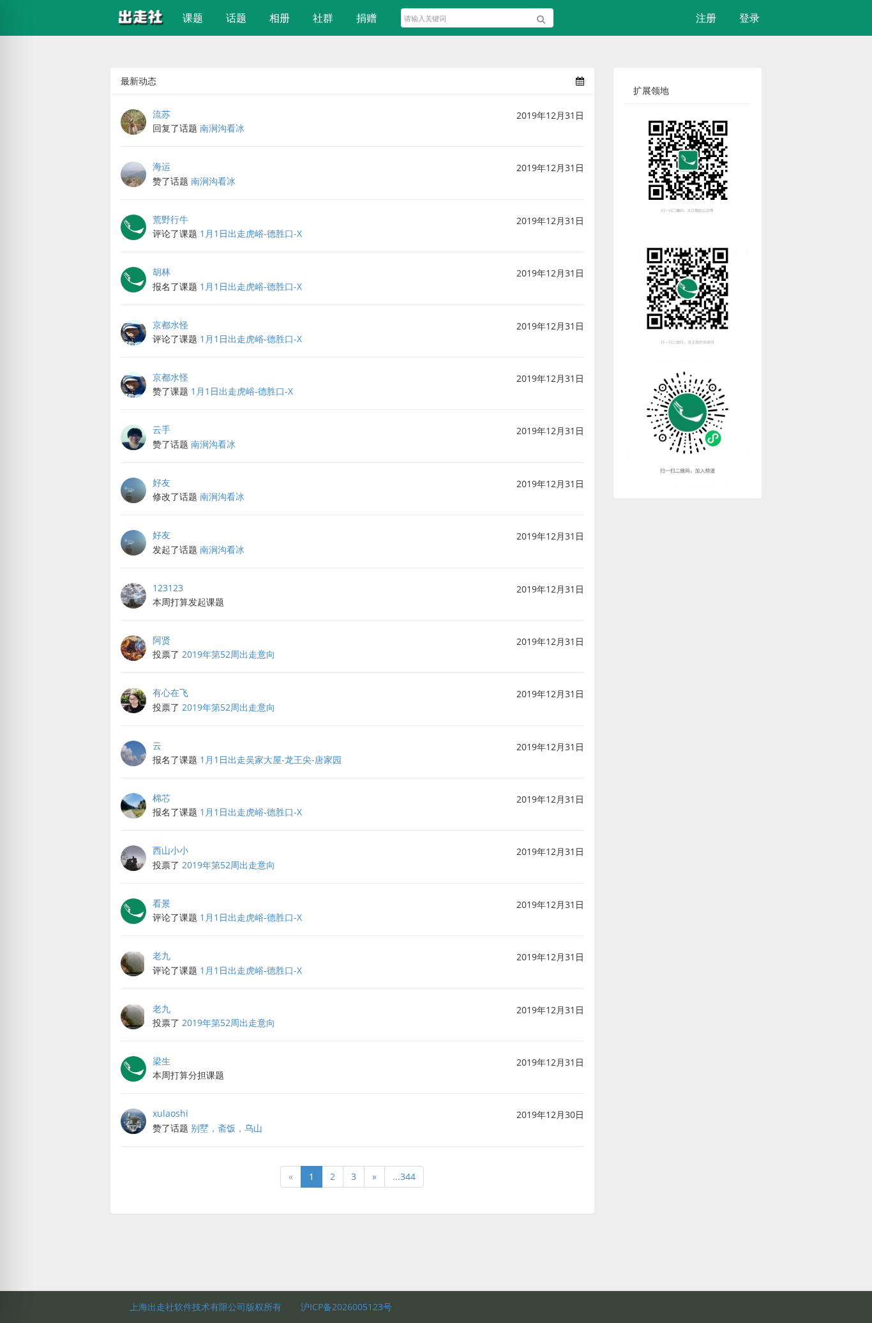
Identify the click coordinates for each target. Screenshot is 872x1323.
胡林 (161, 272)
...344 (404, 1176)
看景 (161, 903)
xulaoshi (170, 1113)
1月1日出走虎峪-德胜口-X (251, 233)
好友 (161, 482)
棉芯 (161, 798)
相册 (279, 18)
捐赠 (366, 18)
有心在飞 (170, 692)
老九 (161, 955)
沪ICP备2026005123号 (346, 1307)
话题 (236, 18)
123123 (168, 588)
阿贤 (161, 640)
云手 (161, 429)
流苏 (161, 114)
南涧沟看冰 (222, 128)
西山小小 (170, 850)
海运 (161, 166)
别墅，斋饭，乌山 (226, 1128)
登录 (749, 18)
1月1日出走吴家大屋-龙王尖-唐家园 (271, 759)
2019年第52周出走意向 (228, 654)
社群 (323, 18)
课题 (193, 18)
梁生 (161, 1061)
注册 (706, 18)
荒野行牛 (170, 219)
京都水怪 (170, 325)
